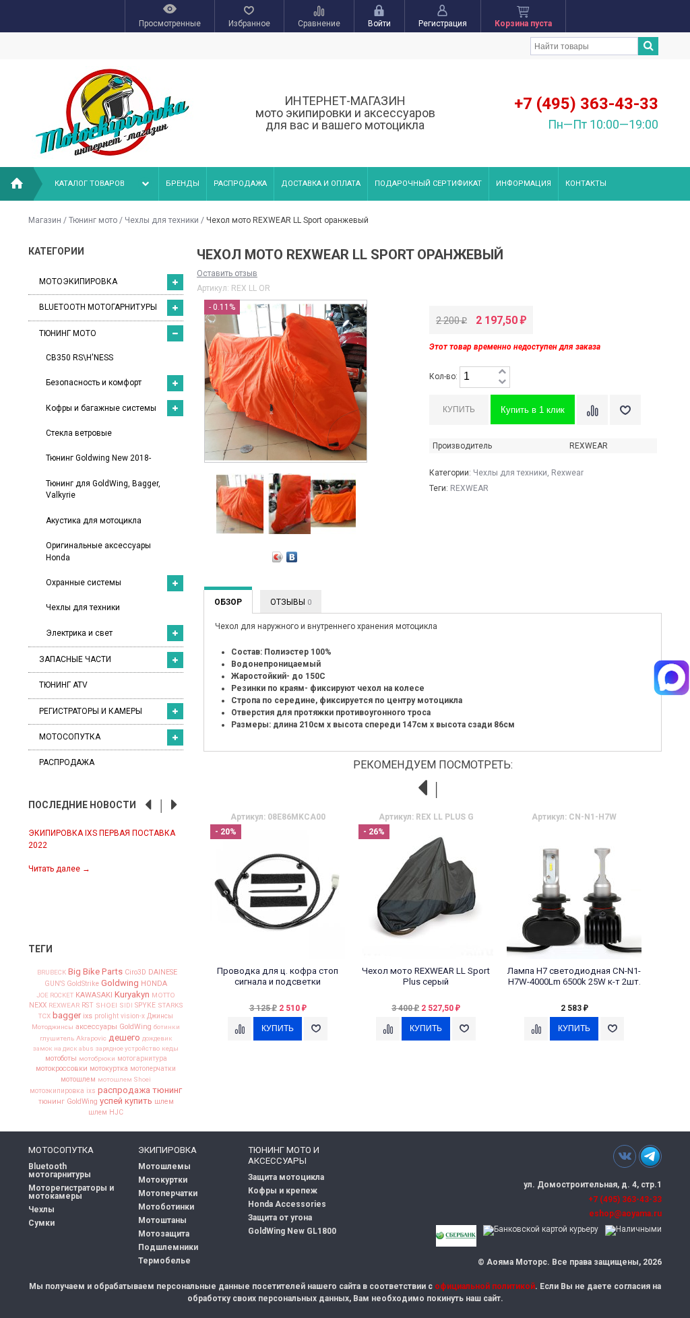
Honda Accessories (287, 1204)
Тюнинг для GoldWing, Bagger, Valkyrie (103, 489)
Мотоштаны (162, 1220)
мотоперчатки (153, 1068)
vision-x (133, 1016)
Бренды (182, 183)
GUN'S (54, 984)
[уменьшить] (502, 382)
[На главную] (17, 184)
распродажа (124, 1090)
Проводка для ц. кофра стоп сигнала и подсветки (277, 976)
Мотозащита (163, 1234)
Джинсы (160, 1016)
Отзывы (290, 602)
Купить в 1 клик (533, 410)
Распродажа (240, 183)
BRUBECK (51, 972)
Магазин (44, 220)
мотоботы (61, 1059)
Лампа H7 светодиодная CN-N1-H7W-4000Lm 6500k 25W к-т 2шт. (574, 976)
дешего (124, 1037)
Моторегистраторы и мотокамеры (71, 1192)
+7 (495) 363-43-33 (586, 103)
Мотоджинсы (52, 1027)
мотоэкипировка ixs (63, 1091)
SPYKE (145, 1005)
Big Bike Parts (95, 971)
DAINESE (162, 973)
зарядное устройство (128, 1048)
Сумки (41, 1223)
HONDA (154, 983)
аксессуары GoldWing (113, 1027)
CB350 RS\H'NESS (79, 357)
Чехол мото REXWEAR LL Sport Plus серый (426, 976)
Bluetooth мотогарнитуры (98, 307)
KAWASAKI (94, 995)
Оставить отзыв (227, 273)
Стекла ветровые (79, 433)
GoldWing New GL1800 (292, 1231)
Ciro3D (135, 973)
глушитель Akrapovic (73, 1038)
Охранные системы (83, 582)
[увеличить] (502, 372)
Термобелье (164, 1260)
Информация (523, 183)
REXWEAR (64, 1005)
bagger (67, 1015)
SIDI (126, 1005)
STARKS (170, 1005)
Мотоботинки (166, 1207)
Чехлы (41, 1209)
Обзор (228, 602)
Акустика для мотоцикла (94, 520)
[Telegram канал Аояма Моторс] (650, 1160)
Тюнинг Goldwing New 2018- (98, 458)
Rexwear (567, 472)
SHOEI (106, 1005)
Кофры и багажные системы (101, 408)
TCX (44, 1016)
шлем (164, 1102)
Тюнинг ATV (63, 685)
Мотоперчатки (167, 1193)
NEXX (37, 1005)
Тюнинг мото (93, 220)
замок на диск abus (63, 1048)
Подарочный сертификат (428, 183)
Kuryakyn (132, 994)
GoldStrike (83, 984)
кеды (170, 1048)
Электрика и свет (79, 633)
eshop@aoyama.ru (625, 1213)
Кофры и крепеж (282, 1190)
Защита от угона (280, 1217)
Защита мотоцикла (286, 1177)
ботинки (167, 1027)
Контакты (585, 183)
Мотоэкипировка (78, 281)
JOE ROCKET (54, 995)
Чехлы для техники (162, 220)
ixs (87, 1016)
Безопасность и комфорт (94, 382)
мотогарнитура (142, 1058)
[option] (105, 850)
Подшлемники (168, 1247)
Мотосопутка (69, 737)
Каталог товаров (90, 183)
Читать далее (59, 869)
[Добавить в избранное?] (625, 410)
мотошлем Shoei (124, 1079)
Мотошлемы (164, 1166)
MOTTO (163, 995)
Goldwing (120, 983)
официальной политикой (485, 1286)
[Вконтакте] (624, 1156)
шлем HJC (105, 1112)
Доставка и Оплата (320, 183)
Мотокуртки (162, 1180)
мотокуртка (109, 1069)
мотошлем (78, 1080)
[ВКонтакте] (292, 557)
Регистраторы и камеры (90, 711)
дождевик (157, 1038)
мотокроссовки (62, 1069)
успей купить (126, 1100)
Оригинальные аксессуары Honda (98, 551)
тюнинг (167, 1090)
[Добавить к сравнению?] (592, 410)
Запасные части (75, 659)
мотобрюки (97, 1058)
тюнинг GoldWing (68, 1102)
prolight (106, 1016)
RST (88, 1005)
